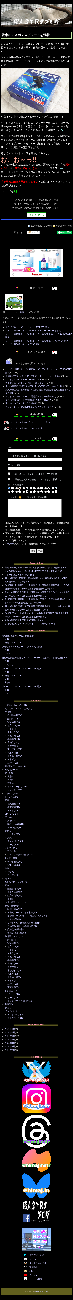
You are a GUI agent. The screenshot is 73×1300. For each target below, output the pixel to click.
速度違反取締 (13, 919)
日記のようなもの (13, 705)
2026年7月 (10, 1032)
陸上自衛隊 (12, 889)
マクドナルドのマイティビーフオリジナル (25, 383)
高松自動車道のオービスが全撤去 (18, 635)
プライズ (9, 793)
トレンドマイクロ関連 (18, 1001)
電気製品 (11, 803)
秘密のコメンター (13, 642)
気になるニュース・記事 (16, 708)
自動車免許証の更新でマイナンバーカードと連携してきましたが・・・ (36, 657)
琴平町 (10, 729)
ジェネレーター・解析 (18, 854)
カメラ (10, 810)
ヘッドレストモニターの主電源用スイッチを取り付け (31, 396)
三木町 (10, 759)
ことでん (11, 875)
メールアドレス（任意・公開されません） (28, 456)
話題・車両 (12, 909)
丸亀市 (10, 753)
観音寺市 (11, 725)
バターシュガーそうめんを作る (19, 574)
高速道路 (11, 987)
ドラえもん (10, 797)
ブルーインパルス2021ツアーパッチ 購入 (21, 686)
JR (8, 872)
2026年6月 (10, 1036)
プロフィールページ (39, 1255)
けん (7, 693)
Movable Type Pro (41, 1291)
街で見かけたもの (13, 766)
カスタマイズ (13, 1014)
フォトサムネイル (37, 1263)
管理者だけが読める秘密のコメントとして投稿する (37, 479)
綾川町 (10, 719)
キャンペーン (13, 841)
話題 (9, 851)
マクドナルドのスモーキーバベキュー (23, 379)
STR (7, 639)
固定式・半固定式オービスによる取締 (25, 916)
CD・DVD (10, 814)
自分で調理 (12, 827)
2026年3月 (10, 1046)
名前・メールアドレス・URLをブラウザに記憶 (35, 474)
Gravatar (9, 544)
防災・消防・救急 (13, 902)
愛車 (15, 191)
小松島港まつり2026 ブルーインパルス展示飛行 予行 (30, 624)
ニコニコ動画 (35, 1279)
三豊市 (10, 763)
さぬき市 (11, 736)
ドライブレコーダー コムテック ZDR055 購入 (27, 327)
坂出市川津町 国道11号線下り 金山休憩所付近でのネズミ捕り (34, 386)
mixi (31, 1271)
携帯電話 (11, 807)
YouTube (33, 1275)
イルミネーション (15, 786)
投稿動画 (33, 1267)
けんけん (9, 664)
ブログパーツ (13, 1018)
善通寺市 (11, 739)
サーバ (10, 997)
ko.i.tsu (8, 653)
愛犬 (7, 1008)
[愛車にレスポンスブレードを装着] (35, 112)
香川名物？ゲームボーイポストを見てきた (22, 646)
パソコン (11, 994)
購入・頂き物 (13, 824)
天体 (9, 780)
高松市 (10, 742)
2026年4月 (10, 1043)
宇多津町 (11, 722)
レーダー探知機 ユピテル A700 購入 (22, 344)
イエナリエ (12, 790)
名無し (8, 682)
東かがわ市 (12, 749)
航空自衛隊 (12, 895)
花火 (9, 783)
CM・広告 (12, 865)
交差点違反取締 (14, 929)
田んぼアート (11, 769)
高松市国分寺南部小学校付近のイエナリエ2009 (28, 400)
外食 (9, 820)
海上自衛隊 (12, 892)
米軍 (9, 899)
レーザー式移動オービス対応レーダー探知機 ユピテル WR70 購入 (36, 341)
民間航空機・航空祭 (14, 882)
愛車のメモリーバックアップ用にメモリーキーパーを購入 (33, 330)
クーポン (11, 844)
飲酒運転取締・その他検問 (20, 926)
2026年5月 (10, 1039)
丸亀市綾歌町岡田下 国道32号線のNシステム (26, 620)
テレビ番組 (12, 861)
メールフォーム (36, 1259)
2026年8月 (10, 1029)
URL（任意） (14, 465)
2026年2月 (10, 1050)
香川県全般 (12, 715)
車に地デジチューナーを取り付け (21, 403)
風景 (9, 776)
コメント (12, 497)
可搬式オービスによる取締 (20, 912)
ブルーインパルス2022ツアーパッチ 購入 (21, 668)
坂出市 (10, 732)
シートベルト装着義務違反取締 (22, 923)
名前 (10, 447)
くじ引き (11, 834)
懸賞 (9, 837)
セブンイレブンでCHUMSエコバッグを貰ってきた (29, 407)
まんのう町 (12, 756)
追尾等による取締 (15, 933)
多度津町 (11, 746)
